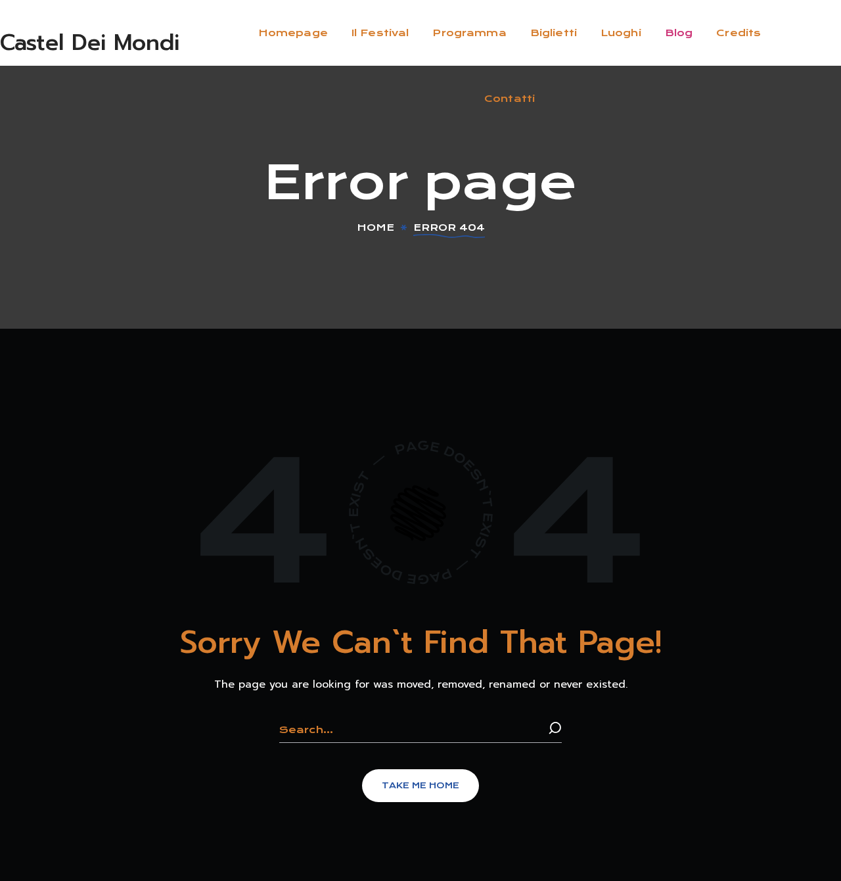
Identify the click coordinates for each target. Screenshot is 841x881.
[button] (420, 785)
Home (375, 227)
